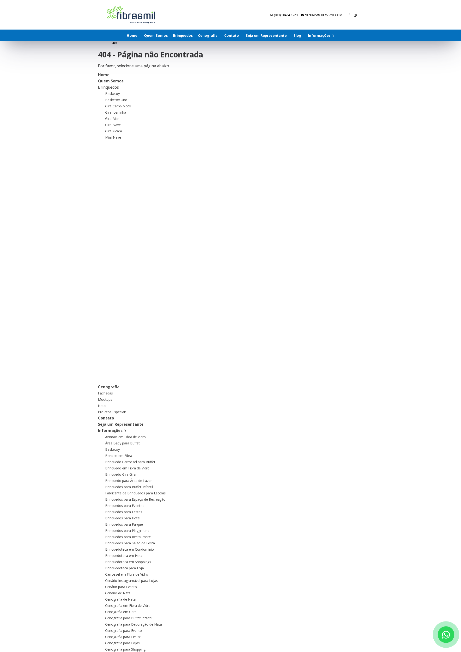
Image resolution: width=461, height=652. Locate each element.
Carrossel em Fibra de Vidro (126, 574)
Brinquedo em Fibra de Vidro (127, 468)
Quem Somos (156, 35)
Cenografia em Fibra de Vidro (128, 605)
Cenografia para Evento (123, 630)
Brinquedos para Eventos (124, 505)
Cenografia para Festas (123, 636)
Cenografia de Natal (120, 599)
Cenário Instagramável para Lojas (131, 580)
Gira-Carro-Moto (118, 106)
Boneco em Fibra (118, 455)
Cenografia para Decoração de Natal (134, 624)
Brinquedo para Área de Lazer (128, 480)
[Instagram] (355, 15)
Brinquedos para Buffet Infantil (129, 487)
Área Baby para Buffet (122, 443)
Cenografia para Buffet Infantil (128, 618)
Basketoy (112, 93)
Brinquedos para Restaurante (128, 537)
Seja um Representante (266, 35)
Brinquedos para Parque (124, 524)
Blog (297, 35)
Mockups (105, 399)
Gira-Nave (113, 125)
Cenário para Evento (121, 586)
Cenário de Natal (118, 593)
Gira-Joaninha (115, 112)
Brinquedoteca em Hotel (124, 555)
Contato (231, 35)
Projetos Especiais (112, 412)
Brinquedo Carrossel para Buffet (130, 462)
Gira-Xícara (113, 131)
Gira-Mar (112, 118)
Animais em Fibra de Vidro (125, 437)
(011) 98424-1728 (285, 15)
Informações (320, 35)
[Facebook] (349, 15)
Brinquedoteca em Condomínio (129, 549)
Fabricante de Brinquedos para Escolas (135, 493)
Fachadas (105, 393)
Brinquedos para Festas (123, 512)
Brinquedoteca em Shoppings (128, 562)
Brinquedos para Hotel (122, 518)
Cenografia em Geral (121, 611)
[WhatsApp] (446, 635)
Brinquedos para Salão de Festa (130, 543)
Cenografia (208, 35)
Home (132, 35)
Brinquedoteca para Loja (124, 568)
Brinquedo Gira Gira (120, 474)
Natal (102, 405)
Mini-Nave (113, 137)
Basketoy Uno (116, 100)
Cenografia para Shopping (125, 649)
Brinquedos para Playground (127, 530)
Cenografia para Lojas (122, 643)
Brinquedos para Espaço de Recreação (135, 499)
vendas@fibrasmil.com (323, 15)
